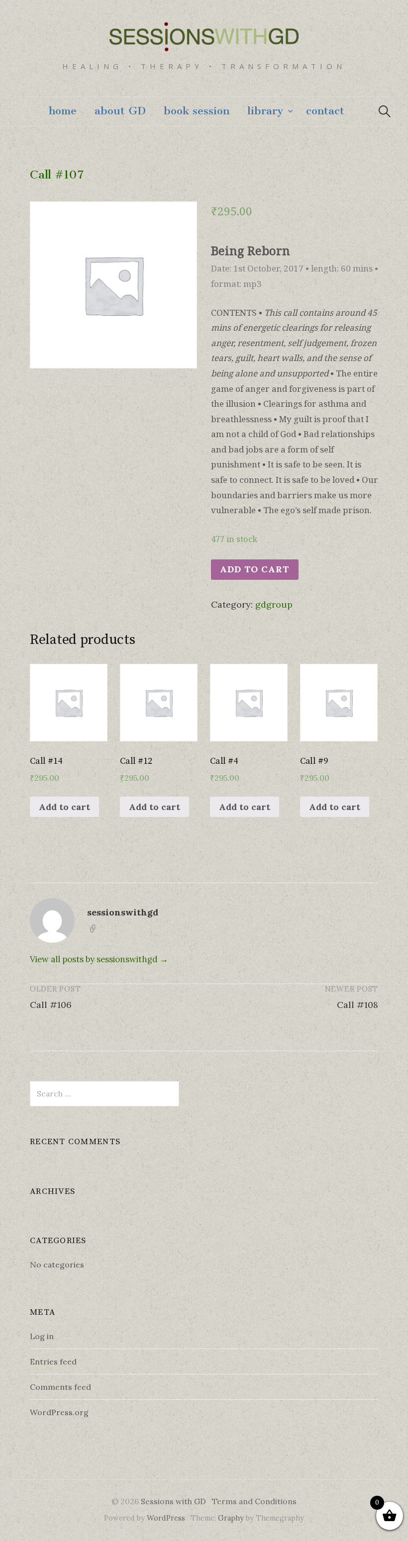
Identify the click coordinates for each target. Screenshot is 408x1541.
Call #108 (357, 1004)
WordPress (166, 1518)
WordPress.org (59, 1412)
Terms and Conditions (254, 1501)
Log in (42, 1336)
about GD (120, 110)
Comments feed (60, 1387)
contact (325, 110)
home (63, 110)
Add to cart (255, 569)
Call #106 (51, 1004)
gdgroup (274, 604)
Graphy (231, 1518)
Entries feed (53, 1361)
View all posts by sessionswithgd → (99, 959)
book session (196, 110)
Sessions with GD (173, 1501)
